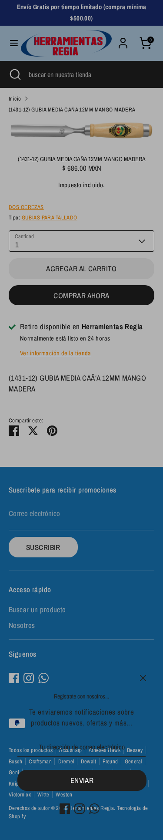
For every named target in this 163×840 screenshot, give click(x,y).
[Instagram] (79, 808)
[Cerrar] (143, 678)
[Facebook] (65, 808)
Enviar (82, 780)
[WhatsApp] (94, 808)
